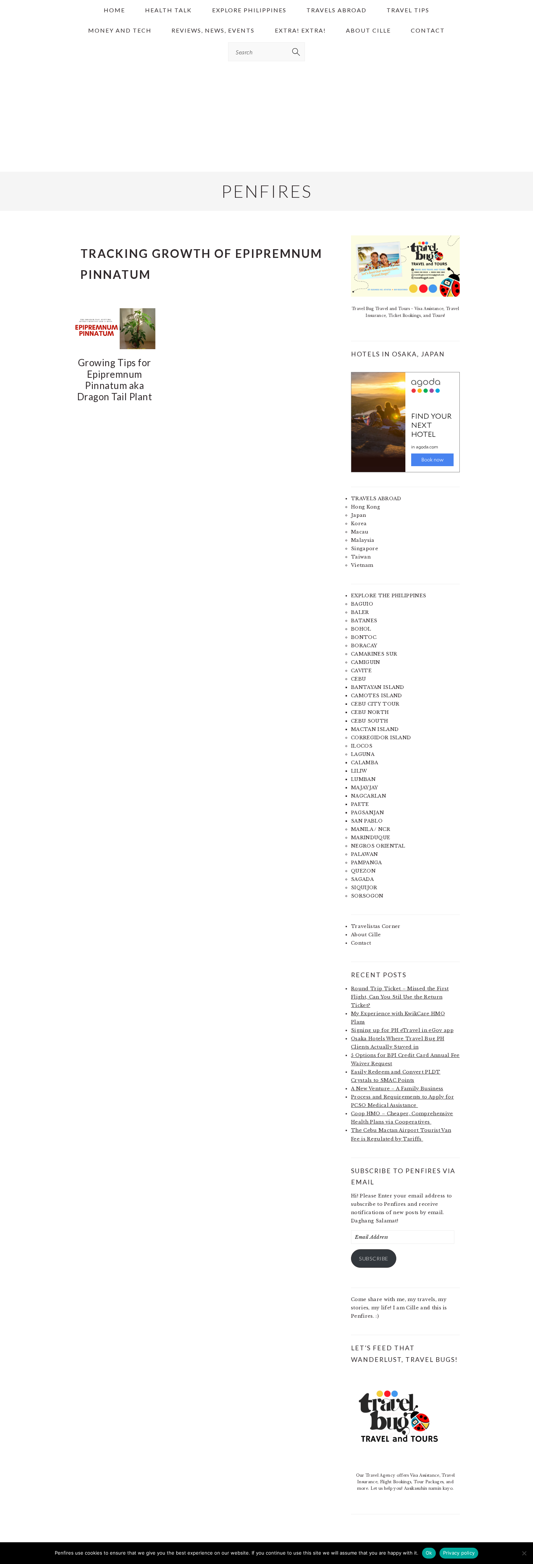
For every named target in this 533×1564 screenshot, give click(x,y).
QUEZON (363, 871)
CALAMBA (364, 762)
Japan (358, 515)
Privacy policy (459, 1553)
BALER (360, 612)
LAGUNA (363, 754)
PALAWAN (364, 854)
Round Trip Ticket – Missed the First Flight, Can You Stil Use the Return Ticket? (400, 997)
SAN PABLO (367, 821)
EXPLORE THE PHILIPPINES (388, 595)
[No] (524, 1553)
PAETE (360, 804)
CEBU (358, 679)
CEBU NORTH (370, 712)
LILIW (359, 771)
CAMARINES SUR (374, 654)
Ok (429, 1553)
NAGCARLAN (368, 796)
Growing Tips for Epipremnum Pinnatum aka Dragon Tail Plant (114, 379)
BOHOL (361, 629)
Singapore (364, 548)
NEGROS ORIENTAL (378, 846)
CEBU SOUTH (369, 721)
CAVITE (361, 670)
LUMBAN (363, 779)
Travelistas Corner (376, 926)
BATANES (364, 620)
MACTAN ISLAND (374, 729)
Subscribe (373, 1258)
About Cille (366, 934)
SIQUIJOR (364, 887)
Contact (361, 943)
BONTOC (363, 637)
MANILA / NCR (370, 829)
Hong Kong (365, 507)
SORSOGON (367, 896)
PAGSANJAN (367, 812)
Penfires (266, 191)
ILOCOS (361, 746)
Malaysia (363, 540)
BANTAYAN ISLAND (377, 687)
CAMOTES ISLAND (376, 695)
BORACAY (364, 645)
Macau (360, 532)
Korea (359, 523)
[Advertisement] (266, 117)
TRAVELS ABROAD (376, 498)
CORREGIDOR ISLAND (381, 737)
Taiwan (361, 557)
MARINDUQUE (370, 837)
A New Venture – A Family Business (397, 1088)
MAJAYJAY (364, 787)
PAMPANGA (366, 862)
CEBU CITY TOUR (375, 704)
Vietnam (362, 565)
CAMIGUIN (365, 662)
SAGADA (362, 879)
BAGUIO (362, 604)
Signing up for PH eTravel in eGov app (402, 1030)
